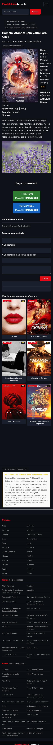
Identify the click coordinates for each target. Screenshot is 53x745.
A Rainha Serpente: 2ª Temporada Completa (35, 696)
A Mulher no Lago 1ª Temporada (10, 716)
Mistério (29, 556)
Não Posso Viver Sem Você (13, 702)
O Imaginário (7, 729)
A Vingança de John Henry (37, 706)
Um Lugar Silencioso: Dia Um (38, 597)
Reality (4, 569)
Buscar (35, 12)
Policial (29, 560)
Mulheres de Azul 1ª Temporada (10, 689)
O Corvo (5, 670)
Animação (30, 526)
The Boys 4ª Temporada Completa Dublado (11, 609)
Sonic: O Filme (32, 647)
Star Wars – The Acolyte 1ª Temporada (37, 616)
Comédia (5, 534)
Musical (5, 560)
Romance (30, 565)
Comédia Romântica (34, 534)
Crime (4, 539)
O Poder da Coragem (34, 729)
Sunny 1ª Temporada (34, 688)
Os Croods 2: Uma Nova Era (13, 640)
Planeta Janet (7, 695)
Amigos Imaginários (9, 622)
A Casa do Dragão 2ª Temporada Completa (34, 602)
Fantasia (5, 547)
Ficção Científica (28, 25)
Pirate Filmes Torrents (16, 21)
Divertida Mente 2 (9, 601)
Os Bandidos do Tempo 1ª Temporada (36, 682)
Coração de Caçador (10, 710)
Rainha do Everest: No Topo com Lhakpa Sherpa (13, 734)
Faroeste (30, 547)
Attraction (6, 627)
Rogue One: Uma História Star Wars (38, 655)
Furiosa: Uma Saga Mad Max (37, 622)
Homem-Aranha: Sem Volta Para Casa (37, 628)
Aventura (16, 25)
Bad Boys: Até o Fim (10, 615)
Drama (4, 543)
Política (5, 565)
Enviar (45, 279)
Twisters (29, 586)
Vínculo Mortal (32, 715)
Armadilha (30, 590)
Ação (9, 25)
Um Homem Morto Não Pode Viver (13, 723)
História (5, 556)
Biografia (29, 530)
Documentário (32, 539)
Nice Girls (6, 681)
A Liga (4, 706)
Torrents (14, 4)
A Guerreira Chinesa (34, 670)
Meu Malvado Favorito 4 (36, 722)
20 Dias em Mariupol (34, 733)
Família (29, 543)
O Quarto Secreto (9, 654)
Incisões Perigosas (33, 710)
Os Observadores (33, 608)
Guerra (29, 552)
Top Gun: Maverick (9, 634)
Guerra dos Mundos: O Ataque (35, 635)
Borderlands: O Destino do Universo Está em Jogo (12, 591)
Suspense (30, 569)
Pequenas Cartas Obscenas (37, 702)
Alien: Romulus (8, 586)
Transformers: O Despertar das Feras (37, 641)
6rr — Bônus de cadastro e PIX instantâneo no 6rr (26, 475)
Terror (4, 573)
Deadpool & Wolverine (11, 597)
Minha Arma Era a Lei (34, 674)
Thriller (29, 573)
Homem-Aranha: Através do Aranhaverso (13, 648)
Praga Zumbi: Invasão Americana (10, 675)
